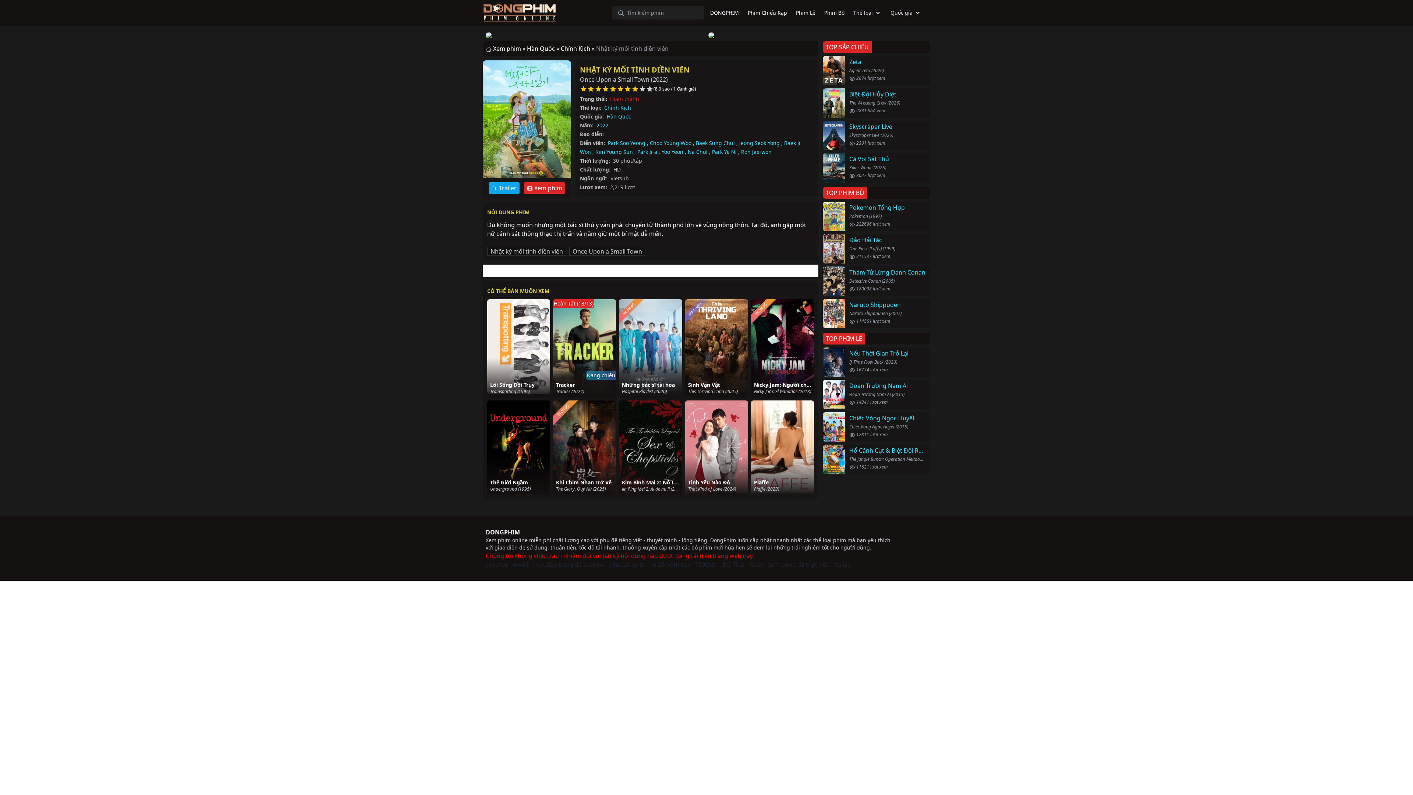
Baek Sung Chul (715, 142)
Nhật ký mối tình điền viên (635, 70)
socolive (497, 565)
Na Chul (698, 151)
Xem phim (547, 188)
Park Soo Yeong (626, 142)
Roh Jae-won (756, 151)
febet (756, 565)
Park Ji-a (647, 151)
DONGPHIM (503, 532)
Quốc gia (901, 12)
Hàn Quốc (619, 116)
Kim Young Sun (614, 151)
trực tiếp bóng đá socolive (569, 565)
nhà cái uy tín (628, 565)
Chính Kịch (617, 107)
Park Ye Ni (724, 151)
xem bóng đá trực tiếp (799, 565)
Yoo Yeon (672, 151)
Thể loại (863, 12)
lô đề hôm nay (671, 565)
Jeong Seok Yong (759, 142)
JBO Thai (732, 565)
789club (706, 565)
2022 (602, 125)
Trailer (507, 188)
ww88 (521, 565)
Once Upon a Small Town (607, 251)
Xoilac (842, 565)
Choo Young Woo (670, 142)
